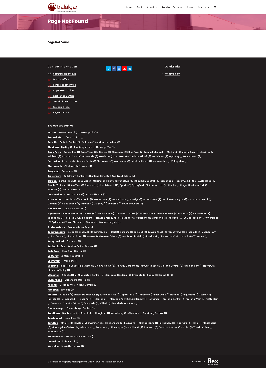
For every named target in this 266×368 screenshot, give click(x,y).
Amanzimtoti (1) (74, 137)
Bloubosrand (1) (71, 313)
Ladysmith (54, 260)
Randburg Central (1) (155, 313)
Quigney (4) (100, 203)
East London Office (63, 95)
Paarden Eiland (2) (72, 156)
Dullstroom (54, 176)
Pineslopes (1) (119, 327)
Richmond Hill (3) (161, 217)
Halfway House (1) (150, 265)
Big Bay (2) (67, 147)
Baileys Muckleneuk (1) (86, 294)
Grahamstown (56, 227)
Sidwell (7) (177, 217)
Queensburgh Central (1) (81, 308)
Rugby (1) (152, 275)
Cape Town (54, 152)
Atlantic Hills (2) (71, 275)
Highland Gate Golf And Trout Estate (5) (112, 176)
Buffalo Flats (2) (152, 199)
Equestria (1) (191, 294)
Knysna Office (61, 112)
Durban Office (61, 79)
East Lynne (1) (161, 294)
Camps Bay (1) (71, 152)
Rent (139, 7)
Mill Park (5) (67, 217)
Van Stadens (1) (77, 222)
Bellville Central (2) (70, 142)
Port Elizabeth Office (64, 84)
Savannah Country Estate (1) (67, 303)
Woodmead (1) (56, 331)
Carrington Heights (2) (106, 180)
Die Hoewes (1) (105, 161)
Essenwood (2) (185, 180)
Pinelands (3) (90, 156)
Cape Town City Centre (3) (96, 152)
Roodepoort (55, 318)
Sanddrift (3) (165, 275)
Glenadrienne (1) (148, 322)
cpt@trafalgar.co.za (64, 73)
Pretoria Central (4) (174, 299)
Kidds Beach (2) (71, 203)
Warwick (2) (54, 189)
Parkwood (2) (169, 236)
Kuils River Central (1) (74, 251)
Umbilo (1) (173, 185)
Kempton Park (56, 241)
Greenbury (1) (67, 284)
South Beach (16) (109, 185)
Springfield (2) (140, 185)
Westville (53, 346)
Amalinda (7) (72, 199)
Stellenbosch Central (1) (79, 336)
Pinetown (53, 289)
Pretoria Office (61, 107)
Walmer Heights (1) (110, 222)
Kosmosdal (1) (122, 161)
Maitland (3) (174, 152)
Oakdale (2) (89, 142)
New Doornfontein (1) (134, 236)
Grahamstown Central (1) (81, 227)
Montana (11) (102, 299)
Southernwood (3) (132, 203)
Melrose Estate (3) (110, 236)
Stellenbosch (55, 336)
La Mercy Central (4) (72, 255)
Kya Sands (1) (58, 236)
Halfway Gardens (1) (127, 265)
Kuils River (54, 251)
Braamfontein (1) (100, 231)
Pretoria (53, 294)
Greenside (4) (194, 231)
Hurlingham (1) (167, 322)
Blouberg (53, 147)
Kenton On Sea (56, 246)
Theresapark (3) (88, 132)
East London (55, 199)
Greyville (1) (201, 180)
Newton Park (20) (106, 217)
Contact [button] (202, 7)
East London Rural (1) (199, 199)
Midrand (53, 265)
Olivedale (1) (135, 313)
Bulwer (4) (87, 180)
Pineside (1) (67, 289)
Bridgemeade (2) (72, 213)
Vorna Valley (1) (61, 270)
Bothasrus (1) (69, 171)
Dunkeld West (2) (157, 231)
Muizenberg (55, 279)
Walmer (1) (92, 222)
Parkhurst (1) (153, 236)
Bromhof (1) (88, 313)
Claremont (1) (146, 294)
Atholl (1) (65, 322)
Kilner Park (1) (86, 299)
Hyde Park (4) (183, 322)
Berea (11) (64, 180)
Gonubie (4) (54, 203)
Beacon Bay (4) (102, 199)
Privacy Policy (172, 73)
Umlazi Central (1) (68, 341)
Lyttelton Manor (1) (141, 161)
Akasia (52, 132)
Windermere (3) (71, 189)
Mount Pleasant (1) (85, 217)
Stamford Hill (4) (158, 185)
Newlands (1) (155, 299)
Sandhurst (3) (135, 327)
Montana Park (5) (120, 299)
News (190, 7)
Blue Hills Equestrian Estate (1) (77, 265)
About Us (152, 7)
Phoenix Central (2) (86, 284)
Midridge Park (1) (193, 265)
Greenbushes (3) (167, 213)
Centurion (54, 161)
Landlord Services (172, 7)
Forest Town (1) (176, 231)
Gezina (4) (205, 294)
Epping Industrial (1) (155, 152)
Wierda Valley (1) (202, 327)
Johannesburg (56, 231)
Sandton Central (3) (170, 327)
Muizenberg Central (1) (77, 279)
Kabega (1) (54, 217)
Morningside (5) (61, 327)
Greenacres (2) (149, 213)
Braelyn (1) (136, 199)
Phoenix (52, 284)
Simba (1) (187, 327)
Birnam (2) (85, 231)
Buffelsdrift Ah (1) (109, 294)
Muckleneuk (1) (138, 299)
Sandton (53, 322)
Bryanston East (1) (98, 322)
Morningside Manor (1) (82, 327)
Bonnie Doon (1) (120, 199)
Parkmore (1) (103, 327)
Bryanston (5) (79, 322)
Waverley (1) (200, 236)
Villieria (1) (106, 303)
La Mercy (53, 255)
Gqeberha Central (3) (127, 213)
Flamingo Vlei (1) (105, 147)
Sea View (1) (77, 185)
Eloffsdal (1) (177, 294)
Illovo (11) (197, 322)
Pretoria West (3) (195, 299)
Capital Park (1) (128, 294)
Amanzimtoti (55, 137)
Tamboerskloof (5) (140, 156)
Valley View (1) (179, 161)
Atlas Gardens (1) (74, 194)
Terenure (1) (74, 241)
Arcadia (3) (66, 294)
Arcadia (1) (86, 199)
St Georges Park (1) (195, 217)
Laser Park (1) (72, 318)
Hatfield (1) (54, 299)
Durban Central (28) (148, 180)
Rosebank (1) (106, 156)
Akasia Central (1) (68, 132)
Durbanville (55, 194)
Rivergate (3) (139, 275)
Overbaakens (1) (141, 217)
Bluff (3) (75, 180)
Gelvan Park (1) (105, 213)
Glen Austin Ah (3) (105, 265)
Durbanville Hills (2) (96, 194)
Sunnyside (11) (91, 303)
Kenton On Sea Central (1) (82, 246)
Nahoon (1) (87, 203)
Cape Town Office (63, 90)
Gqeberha (54, 213)
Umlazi (52, 341)
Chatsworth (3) (128, 180)
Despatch (53, 171)
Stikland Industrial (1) (108, 142)
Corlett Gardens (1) (122, 231)
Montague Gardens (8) (118, 275)
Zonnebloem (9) (192, 156)
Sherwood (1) (92, 185)
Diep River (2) (135, 152)
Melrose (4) (93, 236)
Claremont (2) (119, 152)
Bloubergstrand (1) (85, 147)
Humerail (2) (185, 213)
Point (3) (65, 185)
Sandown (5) (151, 327)
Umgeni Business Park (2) (194, 185)
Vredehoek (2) (160, 156)
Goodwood (54, 208)
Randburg (54, 313)
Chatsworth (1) (72, 166)
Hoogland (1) (102, 313)
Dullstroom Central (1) (76, 176)
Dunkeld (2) (140, 231)
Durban (52, 180)
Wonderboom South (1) (125, 303)
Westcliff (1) (88, 166)
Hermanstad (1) (69, 299)
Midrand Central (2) (172, 265)
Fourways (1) (131, 322)
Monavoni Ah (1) (162, 161)
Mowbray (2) (207, 152)
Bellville (52, 142)
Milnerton (53, 275)
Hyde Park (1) (70, 260)
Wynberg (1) (175, 156)
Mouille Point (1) (190, 152)
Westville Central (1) (72, 346)
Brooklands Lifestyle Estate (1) (79, 161)
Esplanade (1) (168, 180)
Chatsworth (55, 166)
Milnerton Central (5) (92, 275)
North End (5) (124, 217)
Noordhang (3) (119, 313)
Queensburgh (56, 308)
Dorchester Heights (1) (174, 199)
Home (128, 7)
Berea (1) (73, 231)
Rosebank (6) (185, 236)
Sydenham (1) (59, 222)
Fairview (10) (89, 213)
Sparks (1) (125, 185)
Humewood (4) (201, 213)
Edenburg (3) (116, 322)
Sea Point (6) (121, 156)
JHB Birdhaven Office (65, 101)
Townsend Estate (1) (74, 208)
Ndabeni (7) (54, 156)
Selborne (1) (114, 203)
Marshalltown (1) (76, 236)
